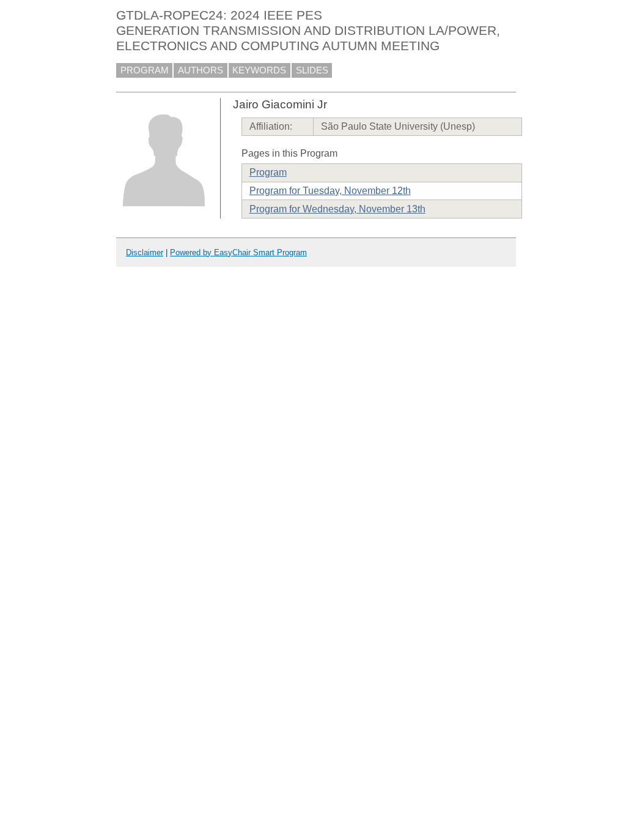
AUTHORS (200, 70)
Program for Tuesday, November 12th (330, 190)
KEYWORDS (259, 70)
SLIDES (312, 70)
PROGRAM (144, 70)
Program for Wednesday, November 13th (337, 209)
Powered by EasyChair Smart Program (238, 252)
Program (268, 172)
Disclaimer (144, 252)
